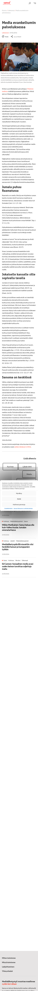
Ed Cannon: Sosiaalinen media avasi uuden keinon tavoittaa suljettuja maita (17, 566)
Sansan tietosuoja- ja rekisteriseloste (23, 508)
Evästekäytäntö (8, 508)
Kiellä (19, 499)
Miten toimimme (9, 958)
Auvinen (10, 466)
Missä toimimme (8, 962)
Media (29, 474)
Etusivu (4, 10)
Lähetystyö (11, 10)
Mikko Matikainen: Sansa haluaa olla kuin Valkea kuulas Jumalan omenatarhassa (18, 527)
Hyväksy (19, 493)
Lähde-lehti (27, 466)
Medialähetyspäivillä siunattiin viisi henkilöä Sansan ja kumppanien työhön (17, 547)
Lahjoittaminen (8, 967)
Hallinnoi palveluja (19, 504)
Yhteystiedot (7, 971)
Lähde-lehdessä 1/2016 (22, 447)
